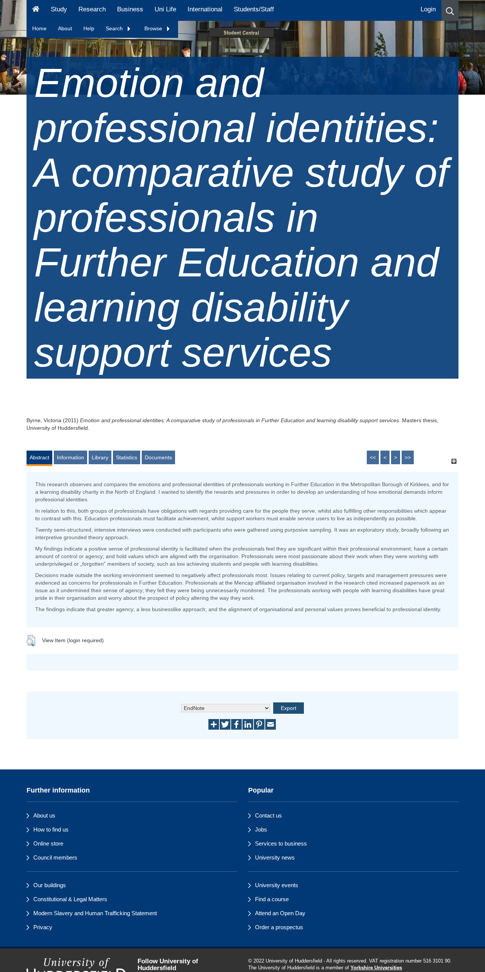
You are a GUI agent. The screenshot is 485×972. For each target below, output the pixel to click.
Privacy (42, 927)
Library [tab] (100, 457)
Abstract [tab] (39, 457)
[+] (454, 461)
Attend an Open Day (280, 913)
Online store (48, 843)
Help (88, 28)
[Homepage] (36, 10)
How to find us (51, 829)
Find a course (272, 899)
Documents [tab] (158, 457)
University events (276, 885)
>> (408, 457)
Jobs (261, 829)
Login (428, 9)
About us (44, 815)
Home (39, 28)
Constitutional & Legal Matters (70, 899)
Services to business (281, 843)
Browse (154, 28)
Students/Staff (254, 9)
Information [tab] (70, 457)
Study (59, 9)
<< (373, 457)
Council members (55, 857)
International (205, 9)
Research (92, 9)
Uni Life (165, 9)
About (65, 28)
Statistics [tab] (126, 457)
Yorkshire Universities (376, 967)
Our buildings (49, 885)
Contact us (268, 815)
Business (130, 9)
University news (275, 857)
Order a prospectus (279, 927)
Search (115, 28)
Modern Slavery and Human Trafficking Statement (95, 913)
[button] (449, 10)
